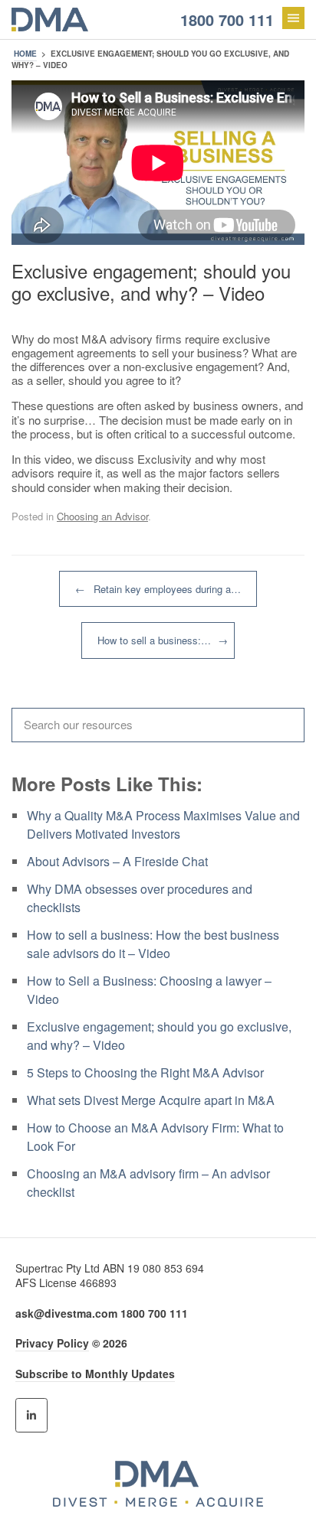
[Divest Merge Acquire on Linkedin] (31, 1415)
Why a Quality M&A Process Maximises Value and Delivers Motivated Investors (163, 824)
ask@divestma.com (66, 1313)
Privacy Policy (52, 1343)
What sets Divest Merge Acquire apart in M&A (151, 1100)
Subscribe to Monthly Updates (95, 1373)
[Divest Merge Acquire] (117, 19)
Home (25, 53)
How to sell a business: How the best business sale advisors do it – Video (153, 944)
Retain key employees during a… (158, 589)
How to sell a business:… (162, 640)
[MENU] (293, 18)
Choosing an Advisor (102, 516)
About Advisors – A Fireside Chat (117, 861)
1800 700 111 (227, 19)
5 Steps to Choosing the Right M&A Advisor (145, 1072)
